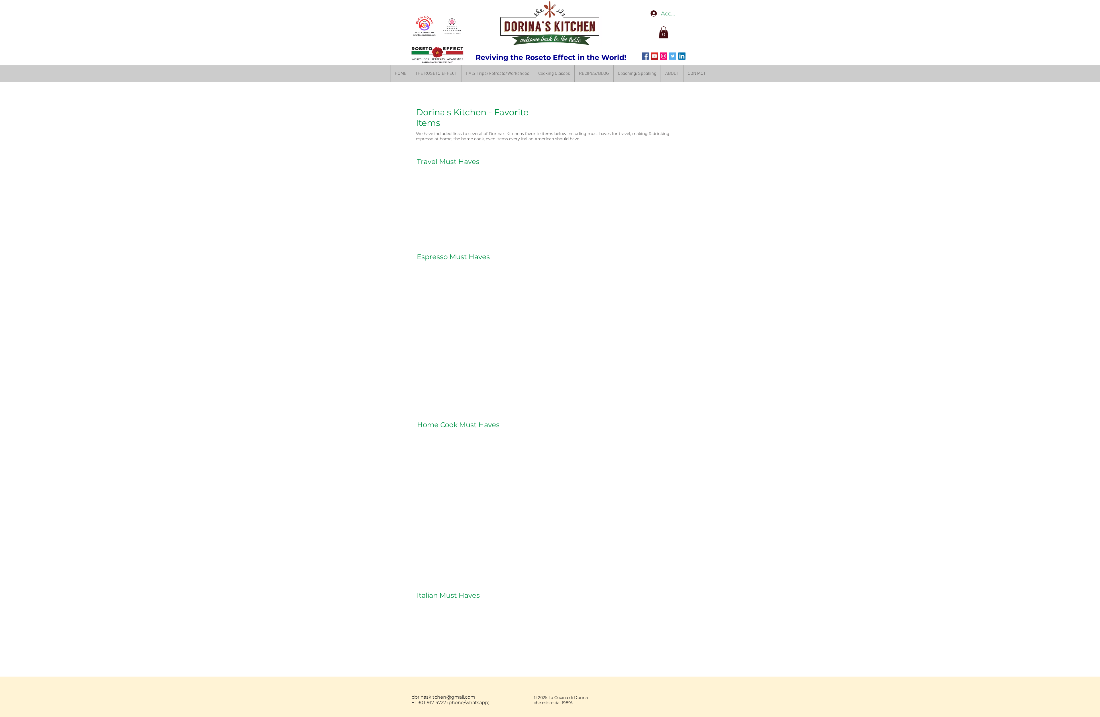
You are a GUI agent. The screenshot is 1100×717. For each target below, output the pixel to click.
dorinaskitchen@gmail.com (443, 697)
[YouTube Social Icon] (654, 56)
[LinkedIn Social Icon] (681, 56)
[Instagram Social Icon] (663, 56)
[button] (664, 32)
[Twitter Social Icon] (672, 56)
